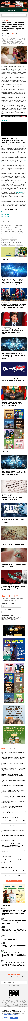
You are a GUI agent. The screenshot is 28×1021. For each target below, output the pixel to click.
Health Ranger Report (7, 905)
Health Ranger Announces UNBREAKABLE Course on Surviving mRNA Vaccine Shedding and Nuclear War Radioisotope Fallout (13, 931)
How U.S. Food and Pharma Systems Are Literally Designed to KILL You (12, 938)
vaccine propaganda (5, 43)
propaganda (7, 42)
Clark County (9, 39)
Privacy (8, 1001)
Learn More (6, 1017)
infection (9, 40)
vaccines (12, 43)
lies (5, 41)
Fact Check (18, 39)
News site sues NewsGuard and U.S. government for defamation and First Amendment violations (12, 380)
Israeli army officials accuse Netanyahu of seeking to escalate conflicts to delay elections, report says (13, 758)
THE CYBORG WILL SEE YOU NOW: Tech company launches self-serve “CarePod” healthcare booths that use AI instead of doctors (13, 356)
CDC (24, 38)
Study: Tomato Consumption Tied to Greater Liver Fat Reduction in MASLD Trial (13, 839)
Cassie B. (9, 327)
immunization (4, 40)
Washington (16, 43)
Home (2, 20)
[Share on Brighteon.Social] (2, 36)
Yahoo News (21, 43)
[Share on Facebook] (5, 36)
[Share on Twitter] (7, 36)
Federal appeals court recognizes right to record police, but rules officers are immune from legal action (12, 776)
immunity (23, 39)
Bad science (7, 20)
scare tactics (13, 42)
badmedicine (15, 38)
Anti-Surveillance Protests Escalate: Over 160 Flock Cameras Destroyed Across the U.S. (13, 816)
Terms (11, 1001)
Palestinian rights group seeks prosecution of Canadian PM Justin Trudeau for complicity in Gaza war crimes (12, 331)
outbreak (3, 42)
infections (13, 40)
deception (14, 39)
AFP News (6, 38)
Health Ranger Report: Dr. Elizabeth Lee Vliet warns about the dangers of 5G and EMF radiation (13, 588)
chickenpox (3, 39)
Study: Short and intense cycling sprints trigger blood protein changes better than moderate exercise (12, 861)
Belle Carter (9, 277)
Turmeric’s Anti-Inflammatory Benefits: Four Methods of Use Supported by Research (11, 826)
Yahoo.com (3, 211)
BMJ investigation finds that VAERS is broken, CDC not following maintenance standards (13, 521)
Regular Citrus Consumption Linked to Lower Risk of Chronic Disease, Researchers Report (13, 871)
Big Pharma (20, 38)
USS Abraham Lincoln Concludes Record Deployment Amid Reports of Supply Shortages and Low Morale (13, 763)
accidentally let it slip (8, 70)
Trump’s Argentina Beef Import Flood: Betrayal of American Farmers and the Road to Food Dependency (12, 791)
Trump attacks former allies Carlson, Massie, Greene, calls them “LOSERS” (11, 807)
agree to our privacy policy (11, 1014)
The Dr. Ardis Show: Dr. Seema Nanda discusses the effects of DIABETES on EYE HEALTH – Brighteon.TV (12, 497)
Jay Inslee (22, 233)
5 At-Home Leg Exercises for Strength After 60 (12, 835)
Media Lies (12, 41)
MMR (16, 41)
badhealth (10, 38)
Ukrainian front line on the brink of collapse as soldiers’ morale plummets (12, 543)
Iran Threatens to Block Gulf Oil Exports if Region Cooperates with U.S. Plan (13, 797)
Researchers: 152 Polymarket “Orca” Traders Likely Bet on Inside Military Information (13, 821)
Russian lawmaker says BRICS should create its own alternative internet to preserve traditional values (12, 403)
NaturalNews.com (5, 214)
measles (8, 41)
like (19, 192)
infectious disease (19, 40)
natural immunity (20, 41)
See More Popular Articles (14, 880)
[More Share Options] (9, 36)
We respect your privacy (14, 985)
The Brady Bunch (19, 42)
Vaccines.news (4, 120)
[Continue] (25, 982)
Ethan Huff (9, 33)
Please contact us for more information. (9, 619)
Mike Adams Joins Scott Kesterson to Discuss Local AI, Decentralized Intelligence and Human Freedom (13, 922)
